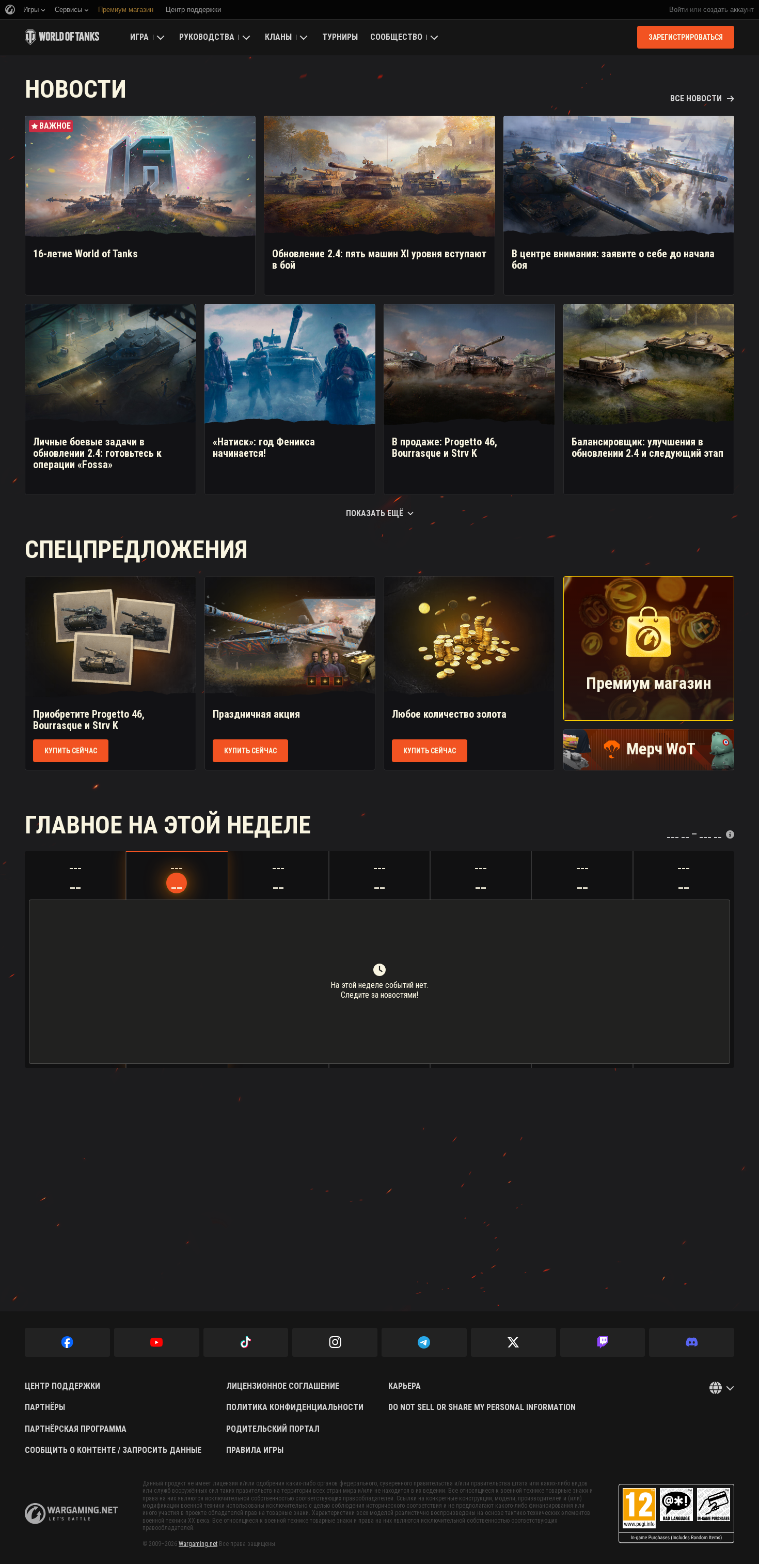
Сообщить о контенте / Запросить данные (113, 1450)
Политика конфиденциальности (294, 1407)
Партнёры (45, 1407)
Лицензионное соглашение (282, 1386)
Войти (678, 9)
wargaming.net (71, 1513)
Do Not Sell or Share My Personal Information (482, 1407)
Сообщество (396, 37)
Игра (139, 37)
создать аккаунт (728, 9)
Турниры (340, 37)
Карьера (404, 1386)
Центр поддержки (62, 1386)
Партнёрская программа (75, 1429)
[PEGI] (676, 1513)
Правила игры (254, 1450)
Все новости (696, 98)
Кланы (278, 37)
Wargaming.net (198, 1543)
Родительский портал (273, 1429)
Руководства (206, 37)
